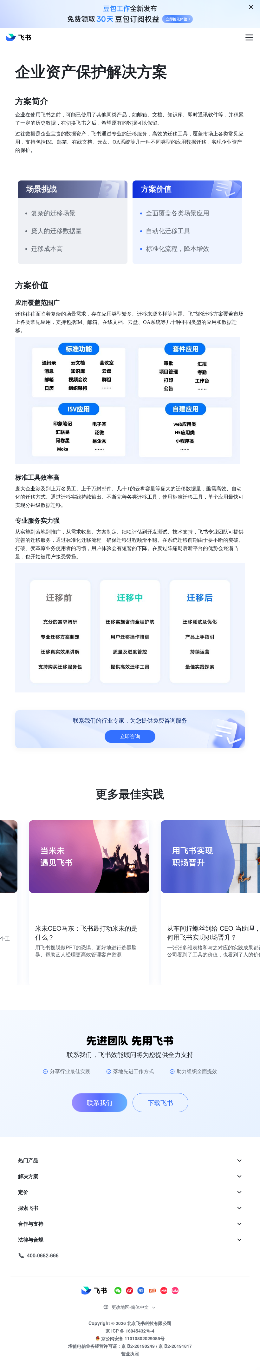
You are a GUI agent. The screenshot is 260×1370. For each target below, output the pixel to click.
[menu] (130, 1208)
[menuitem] (130, 1160)
